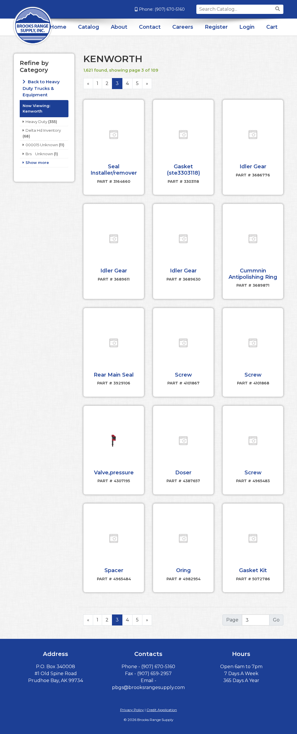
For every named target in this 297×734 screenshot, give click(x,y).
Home (58, 27)
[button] (114, 134)
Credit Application (161, 710)
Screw (183, 375)
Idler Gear (253, 166)
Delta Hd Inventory (43, 130)
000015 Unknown (42, 144)
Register (216, 27)
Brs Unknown (39, 153)
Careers (182, 27)
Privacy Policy (132, 710)
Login (247, 27)
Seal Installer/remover (113, 169)
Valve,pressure (114, 472)
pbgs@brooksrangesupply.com (148, 687)
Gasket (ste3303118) (183, 169)
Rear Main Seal (114, 375)
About (119, 27)
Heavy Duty (36, 121)
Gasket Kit (253, 570)
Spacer (113, 570)
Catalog (88, 27)
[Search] (278, 9)
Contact (150, 27)
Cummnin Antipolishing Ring (253, 273)
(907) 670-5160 (170, 9)
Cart (272, 27)
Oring (183, 570)
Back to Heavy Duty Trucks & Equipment (41, 88)
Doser (183, 472)
